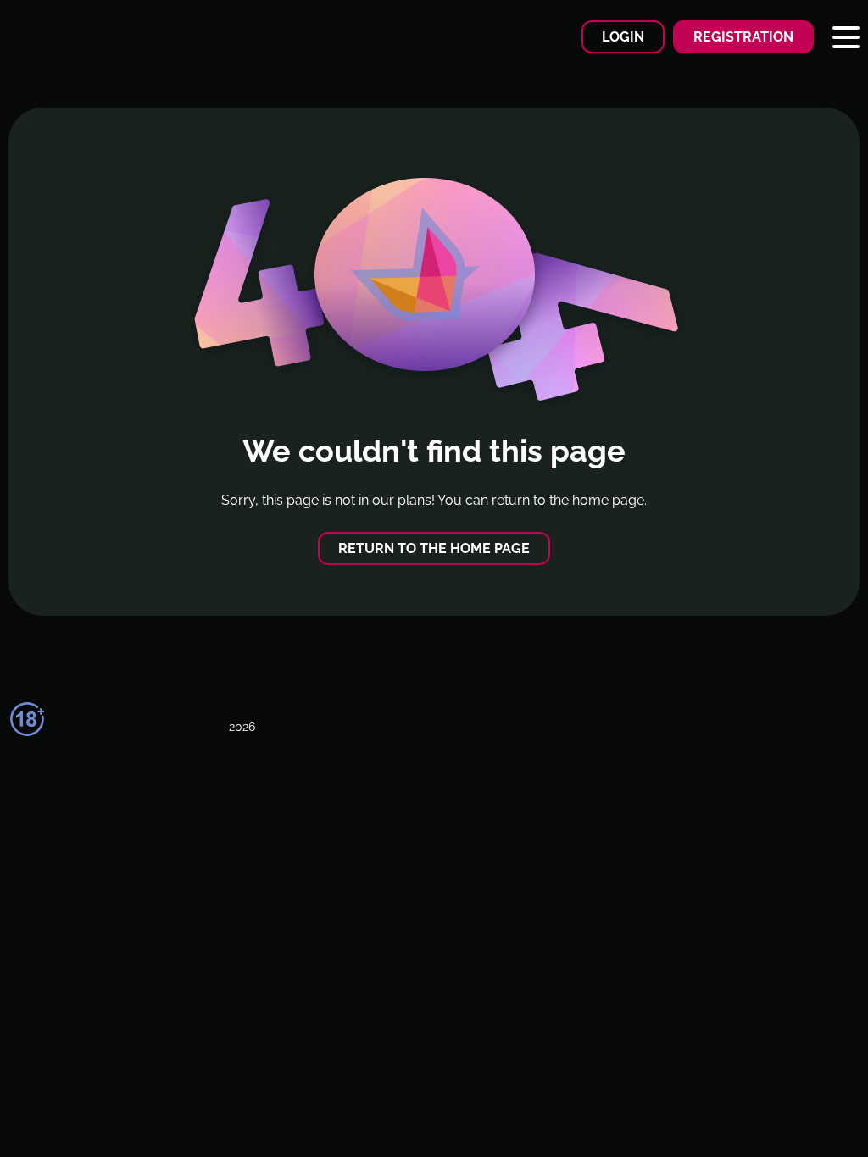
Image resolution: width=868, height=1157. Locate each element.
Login (623, 37)
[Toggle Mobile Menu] (846, 37)
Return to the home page (434, 548)
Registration (743, 37)
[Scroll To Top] (814, 1113)
